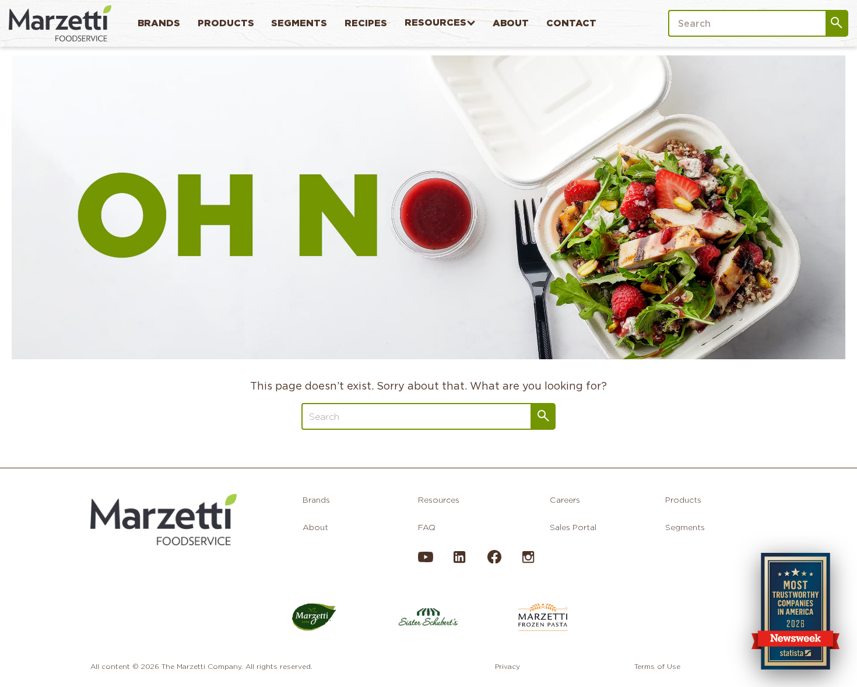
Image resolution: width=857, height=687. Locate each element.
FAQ (426, 527)
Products (226, 23)
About (511, 23)
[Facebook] (494, 560)
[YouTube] (425, 561)
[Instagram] (528, 561)
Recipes (366, 23)
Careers (565, 499)
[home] (60, 23)
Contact (571, 23)
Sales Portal (573, 527)
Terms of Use (657, 666)
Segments (299, 23)
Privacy (507, 666)
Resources (435, 22)
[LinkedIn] (459, 561)
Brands (159, 23)
